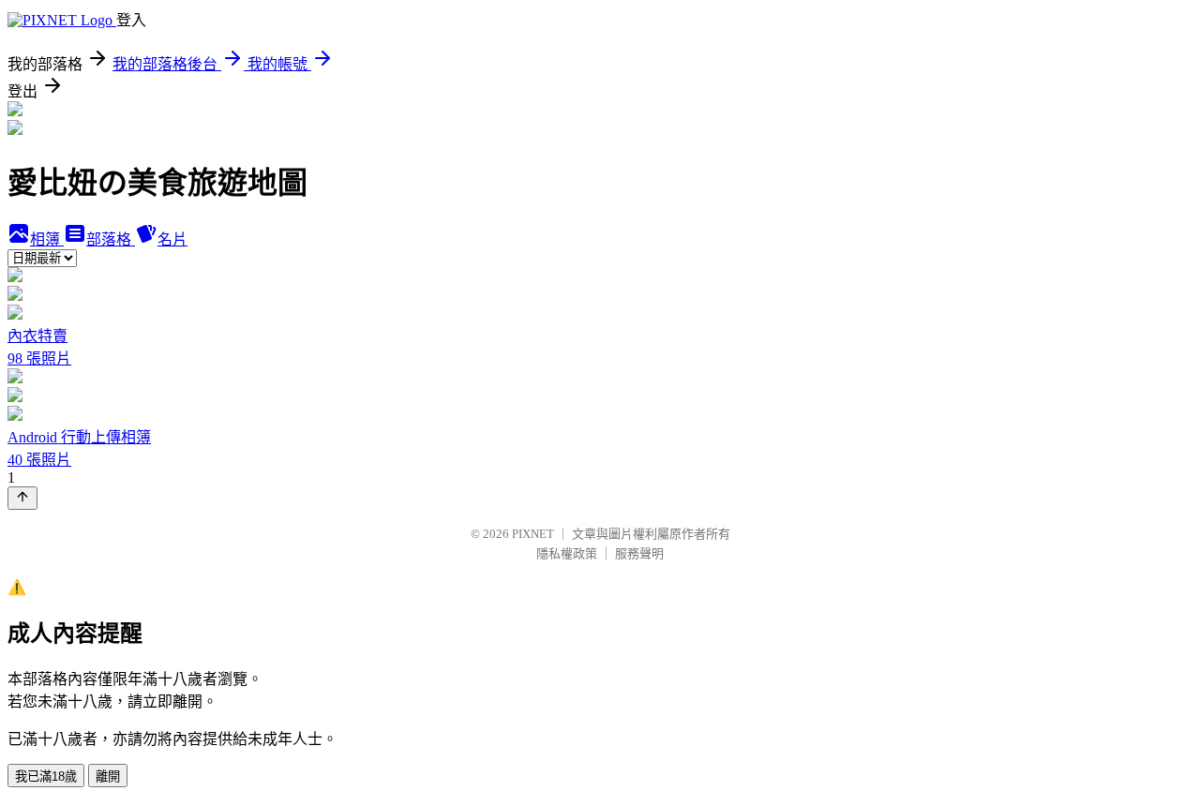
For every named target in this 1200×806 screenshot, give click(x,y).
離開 (108, 776)
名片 (173, 239)
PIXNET (533, 534)
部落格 (110, 239)
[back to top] (23, 498)
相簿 (47, 239)
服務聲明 (639, 553)
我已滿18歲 (46, 776)
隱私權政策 (566, 553)
